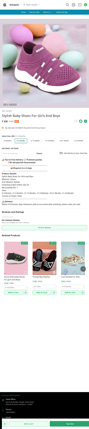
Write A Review (44, 227)
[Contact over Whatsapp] (85, 4)
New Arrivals (34, 12)
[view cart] (80, 4)
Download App (62, 12)
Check (39, 153)
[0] (80, 4)
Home (23, 12)
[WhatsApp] (80, 121)
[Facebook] (85, 121)
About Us (46, 12)
